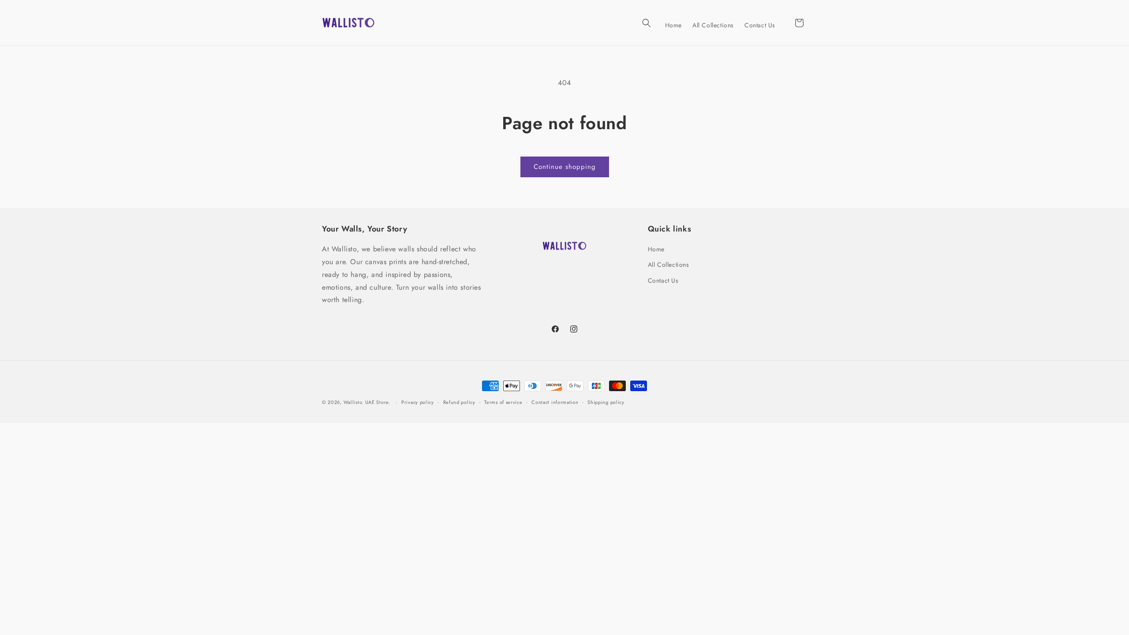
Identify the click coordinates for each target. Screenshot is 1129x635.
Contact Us (663, 280)
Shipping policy (605, 402)
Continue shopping (565, 167)
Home (656, 249)
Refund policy (459, 402)
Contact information (554, 402)
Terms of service (503, 402)
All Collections (668, 264)
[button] (646, 23)
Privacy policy (417, 402)
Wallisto (353, 402)
